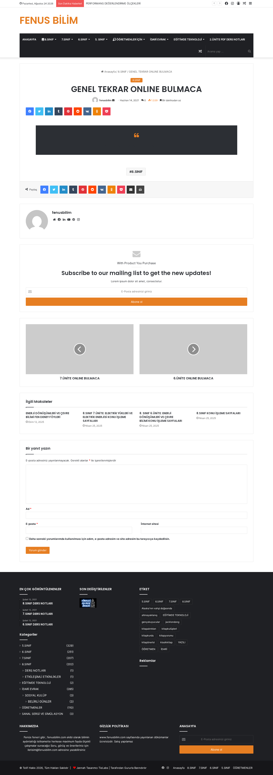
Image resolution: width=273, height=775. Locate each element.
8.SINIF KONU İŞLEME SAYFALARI (218, 413)
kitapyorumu (166, 635)
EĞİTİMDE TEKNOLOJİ (188, 39)
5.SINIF (26, 645)
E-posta (32, 523)
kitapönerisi (148, 642)
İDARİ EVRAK (158, 39)
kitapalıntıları (149, 628)
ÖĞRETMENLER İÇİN (129, 39)
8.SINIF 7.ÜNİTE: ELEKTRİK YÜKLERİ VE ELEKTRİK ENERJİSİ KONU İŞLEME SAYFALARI (108, 417)
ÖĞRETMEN (148, 649)
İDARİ (164, 649)
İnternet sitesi (150, 523)
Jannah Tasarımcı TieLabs (92, 767)
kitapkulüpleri (169, 628)
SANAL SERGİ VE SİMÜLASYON (42, 713)
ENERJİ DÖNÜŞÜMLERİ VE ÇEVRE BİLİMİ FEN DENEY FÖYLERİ (47, 415)
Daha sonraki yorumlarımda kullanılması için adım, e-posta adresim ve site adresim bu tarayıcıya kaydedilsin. (99, 538)
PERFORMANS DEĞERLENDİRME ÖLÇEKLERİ (113, 3)
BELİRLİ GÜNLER (39, 701)
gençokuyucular (151, 621)
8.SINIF (49, 39)
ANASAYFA (29, 39)
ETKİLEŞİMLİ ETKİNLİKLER (43, 676)
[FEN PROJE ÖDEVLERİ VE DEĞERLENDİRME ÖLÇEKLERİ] (88, 603)
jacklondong (172, 621)
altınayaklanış (149, 615)
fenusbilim (105, 100)
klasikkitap (166, 642)
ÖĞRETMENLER (32, 707)
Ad (28, 508)
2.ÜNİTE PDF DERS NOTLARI (227, 39)
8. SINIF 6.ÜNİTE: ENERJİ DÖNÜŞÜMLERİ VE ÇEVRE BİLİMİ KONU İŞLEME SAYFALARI (160, 417)
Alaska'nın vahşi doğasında (157, 608)
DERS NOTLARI (35, 670)
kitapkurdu (148, 635)
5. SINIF (100, 39)
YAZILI (181, 642)
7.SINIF (66, 39)
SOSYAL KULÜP (36, 695)
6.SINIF (82, 39)
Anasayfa (110, 71)
